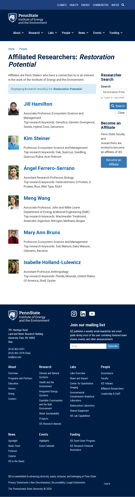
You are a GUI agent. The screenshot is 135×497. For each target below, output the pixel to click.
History (12, 388)
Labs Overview (77, 373)
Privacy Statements (18, 482)
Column (12, 456)
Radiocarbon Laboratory (82, 405)
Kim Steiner (37, 138)
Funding (115, 33)
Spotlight (12, 440)
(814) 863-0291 (16, 349)
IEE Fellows (107, 383)
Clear (121, 112)
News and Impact (79, 378)
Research (34, 33)
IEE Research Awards (50, 423)
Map (10, 341)
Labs (51, 33)
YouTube (92, 313)
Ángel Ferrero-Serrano (49, 168)
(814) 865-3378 (16, 353)
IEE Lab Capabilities (80, 415)
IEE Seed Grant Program (82, 440)
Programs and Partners (20, 378)
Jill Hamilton (38, 104)
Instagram (73, 313)
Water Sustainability (49, 413)
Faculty (104, 378)
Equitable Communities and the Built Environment (51, 404)
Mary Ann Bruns (42, 232)
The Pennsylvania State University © (30, 488)
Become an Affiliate (113, 162)
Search (106, 86)
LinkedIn (83, 313)
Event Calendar (46, 445)
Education (13, 383)
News (82, 33)
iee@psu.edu (14, 357)
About (17, 33)
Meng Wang (37, 198)
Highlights (44, 440)
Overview (13, 373)
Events (97, 33)
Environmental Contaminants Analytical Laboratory (82, 396)
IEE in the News (16, 461)
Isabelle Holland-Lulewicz (52, 262)
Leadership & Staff (110, 393)
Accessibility (58, 482)
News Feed (14, 445)
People (66, 33)
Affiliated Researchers (112, 388)
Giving (11, 393)
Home (11, 49)
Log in (107, 483)
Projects (43, 418)
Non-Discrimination (40, 482)
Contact (12, 398)
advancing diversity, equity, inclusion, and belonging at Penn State (62, 476)
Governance (107, 373)
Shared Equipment (79, 410)
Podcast (12, 451)
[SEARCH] (124, 5)
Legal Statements (76, 482)
